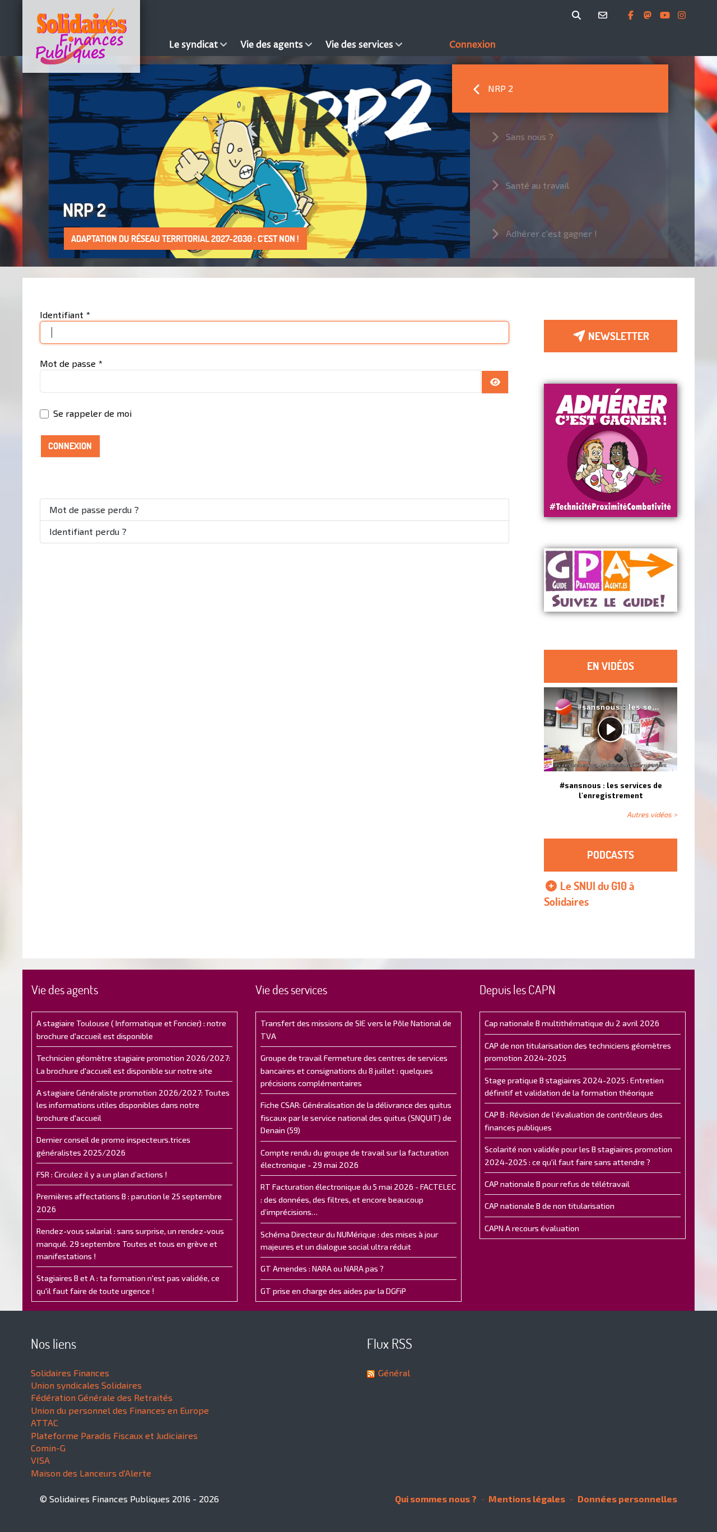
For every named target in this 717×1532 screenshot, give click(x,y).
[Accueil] (93, 36)
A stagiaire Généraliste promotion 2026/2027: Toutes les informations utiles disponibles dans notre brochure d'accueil (133, 1105)
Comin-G (48, 1447)
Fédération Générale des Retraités (102, 1397)
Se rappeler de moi (92, 413)
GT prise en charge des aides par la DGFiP (333, 1291)
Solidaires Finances (70, 1372)
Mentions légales (526, 1498)
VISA (40, 1460)
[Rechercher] (578, 15)
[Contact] (604, 15)
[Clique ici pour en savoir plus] (610, 449)
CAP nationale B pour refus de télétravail (557, 1184)
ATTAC (44, 1422)
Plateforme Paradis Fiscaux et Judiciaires (114, 1435)
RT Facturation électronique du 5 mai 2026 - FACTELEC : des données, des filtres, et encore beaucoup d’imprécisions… (358, 1199)
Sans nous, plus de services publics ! (146, 238)
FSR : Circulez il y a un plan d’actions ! (101, 1174)
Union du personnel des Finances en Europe (120, 1410)
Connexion (70, 445)
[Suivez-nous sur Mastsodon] (648, 15)
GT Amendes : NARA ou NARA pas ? (322, 1268)
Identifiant (65, 314)
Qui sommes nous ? (436, 1498)
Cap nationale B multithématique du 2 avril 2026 (572, 1023)
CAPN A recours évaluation (532, 1228)
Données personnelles (626, 1498)
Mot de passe (71, 363)
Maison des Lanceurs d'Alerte (91, 1473)
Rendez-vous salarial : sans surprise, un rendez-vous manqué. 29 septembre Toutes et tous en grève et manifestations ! (130, 1243)
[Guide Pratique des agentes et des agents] (610, 580)
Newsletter (617, 336)
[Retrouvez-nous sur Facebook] (632, 15)
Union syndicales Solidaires (86, 1385)
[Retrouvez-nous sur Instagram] (681, 15)
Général (394, 1372)
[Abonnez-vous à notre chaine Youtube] (666, 15)
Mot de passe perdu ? (94, 509)
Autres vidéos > (652, 814)
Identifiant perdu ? (88, 531)
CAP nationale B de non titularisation (549, 1205)
